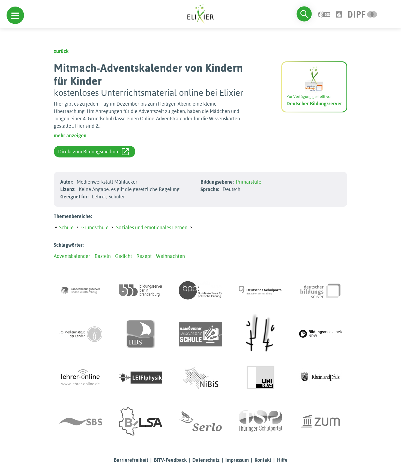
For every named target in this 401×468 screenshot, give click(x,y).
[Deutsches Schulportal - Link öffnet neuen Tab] (260, 290)
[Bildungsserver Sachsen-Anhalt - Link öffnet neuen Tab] (140, 421)
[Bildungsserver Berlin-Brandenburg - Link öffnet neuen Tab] (140, 290)
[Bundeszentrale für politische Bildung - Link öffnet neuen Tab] (200, 290)
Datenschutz (206, 460)
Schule (66, 227)
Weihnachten (170, 256)
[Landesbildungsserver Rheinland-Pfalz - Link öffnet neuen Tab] (320, 378)
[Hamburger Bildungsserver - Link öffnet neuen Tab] (140, 334)
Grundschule (95, 227)
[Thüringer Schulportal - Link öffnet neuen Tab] (260, 421)
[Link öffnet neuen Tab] (362, 14)
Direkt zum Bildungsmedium (88, 151)
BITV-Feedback (170, 460)
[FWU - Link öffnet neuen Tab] (80, 334)
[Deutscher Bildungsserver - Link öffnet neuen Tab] (320, 290)
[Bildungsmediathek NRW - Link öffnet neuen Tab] (320, 334)
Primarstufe (248, 182)
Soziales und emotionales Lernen (151, 227)
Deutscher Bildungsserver (314, 103)
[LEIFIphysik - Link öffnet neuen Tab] (140, 378)
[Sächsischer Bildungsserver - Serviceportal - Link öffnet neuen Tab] (80, 421)
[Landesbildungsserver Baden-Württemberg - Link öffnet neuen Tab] (80, 290)
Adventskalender (72, 256)
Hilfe (282, 460)
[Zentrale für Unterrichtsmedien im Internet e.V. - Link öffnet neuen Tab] (320, 421)
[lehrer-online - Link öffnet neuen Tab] (80, 378)
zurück (61, 51)
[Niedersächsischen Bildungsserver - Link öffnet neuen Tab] (200, 378)
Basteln (103, 256)
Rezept (144, 256)
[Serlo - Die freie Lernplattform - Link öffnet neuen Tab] (200, 421)
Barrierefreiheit (131, 460)
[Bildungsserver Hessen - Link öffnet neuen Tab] (260, 334)
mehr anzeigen (70, 135)
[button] (15, 15)
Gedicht (123, 256)
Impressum (237, 460)
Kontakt (263, 460)
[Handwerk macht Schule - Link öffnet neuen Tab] (200, 334)
